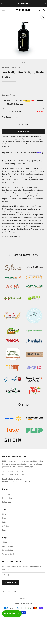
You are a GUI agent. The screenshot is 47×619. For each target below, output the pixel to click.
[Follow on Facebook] (3, 591)
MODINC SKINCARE (11, 67)
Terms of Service (8, 554)
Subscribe (10, 583)
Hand (4, 518)
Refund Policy (7, 546)
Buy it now (23, 132)
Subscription (7, 502)
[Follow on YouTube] (15, 591)
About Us (6, 494)
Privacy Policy (7, 550)
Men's (4, 514)
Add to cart (23, 125)
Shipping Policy (8, 542)
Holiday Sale (7, 498)
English (22, 598)
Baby (4, 522)
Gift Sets (5, 526)
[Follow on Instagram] (9, 591)
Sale (4, 530)
